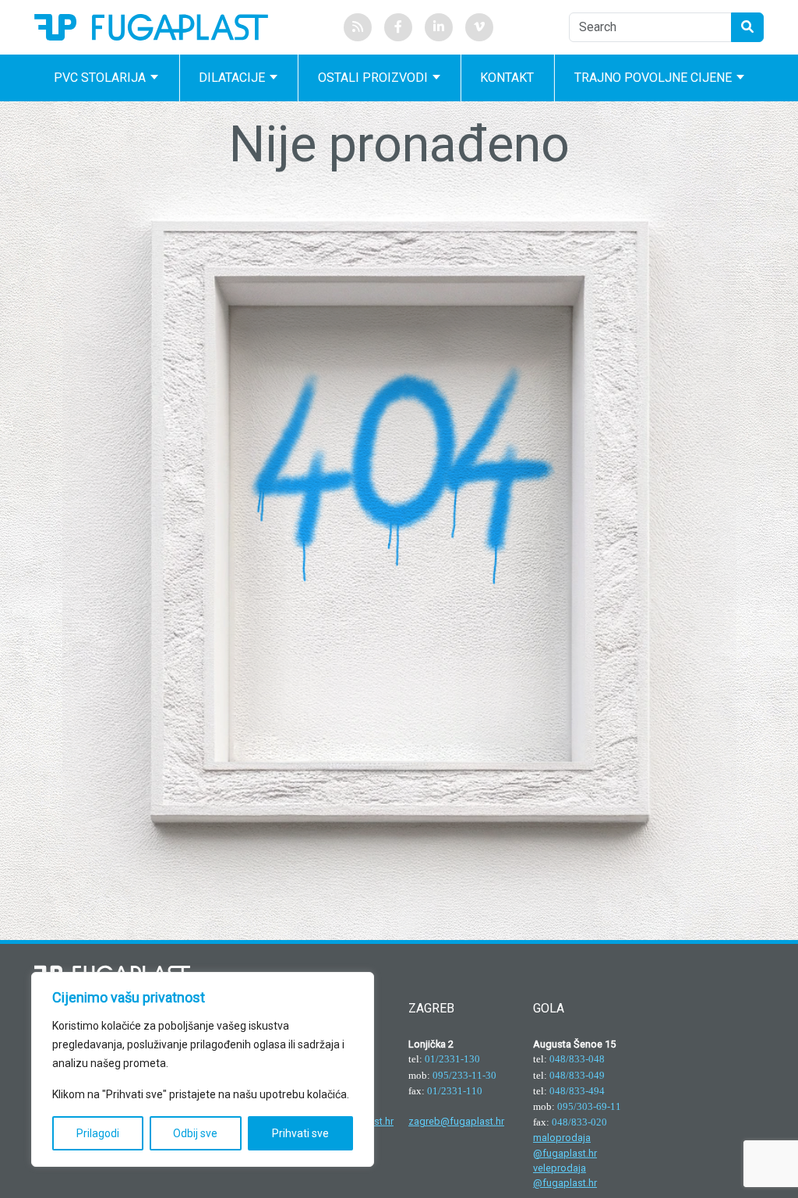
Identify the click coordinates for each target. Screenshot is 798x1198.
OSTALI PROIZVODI (373, 77)
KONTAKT (507, 77)
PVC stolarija (100, 77)
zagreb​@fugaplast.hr (456, 1121)
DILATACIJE (232, 77)
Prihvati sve (300, 1133)
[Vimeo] (479, 27)
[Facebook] (398, 27)
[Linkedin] (438, 27)
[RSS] (357, 27)
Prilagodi (97, 1133)
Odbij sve (195, 1133)
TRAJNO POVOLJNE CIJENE (653, 77)
